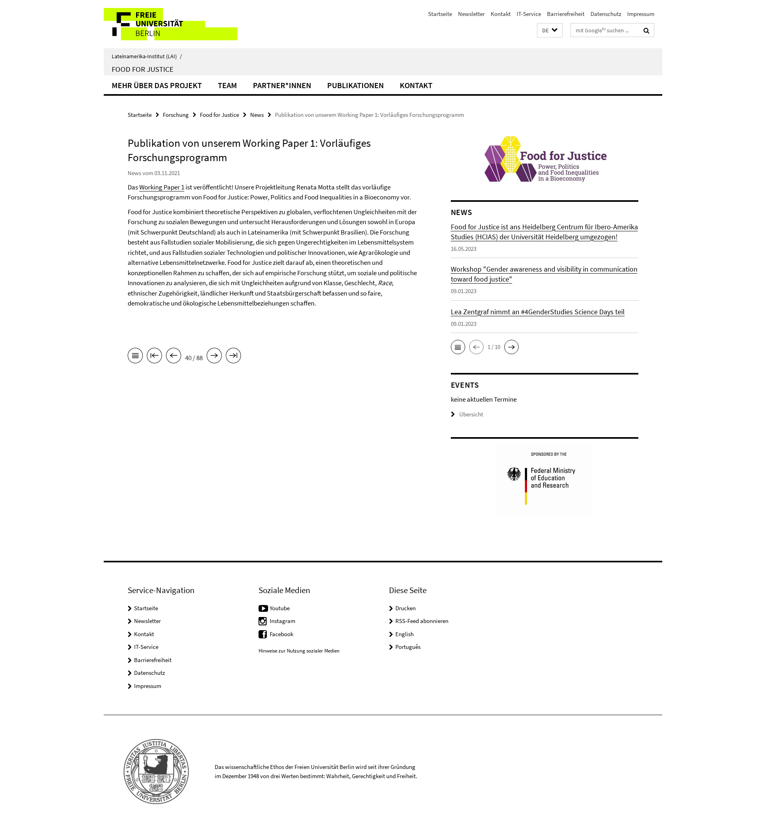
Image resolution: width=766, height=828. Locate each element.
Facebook (281, 634)
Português (408, 647)
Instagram (282, 621)
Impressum (640, 14)
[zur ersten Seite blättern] (154, 357)
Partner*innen (282, 85)
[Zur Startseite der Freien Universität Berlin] (170, 24)
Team (227, 85)
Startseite (440, 14)
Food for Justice (143, 69)
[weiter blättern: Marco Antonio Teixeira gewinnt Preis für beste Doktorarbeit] (214, 357)
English (404, 634)
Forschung (176, 114)
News (257, 114)
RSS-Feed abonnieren (421, 621)
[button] (550, 30)
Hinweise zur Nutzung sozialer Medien (299, 650)
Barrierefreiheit (565, 14)
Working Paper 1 (161, 187)
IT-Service (529, 14)
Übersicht (471, 414)
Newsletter (471, 14)
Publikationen (355, 85)
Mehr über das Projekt (157, 85)
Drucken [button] (405, 608)
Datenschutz (605, 14)
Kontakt (501, 14)
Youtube (280, 608)
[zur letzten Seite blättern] (233, 357)
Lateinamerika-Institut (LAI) (147, 56)
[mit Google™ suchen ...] (646, 30)
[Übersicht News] (135, 357)
